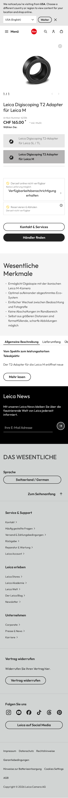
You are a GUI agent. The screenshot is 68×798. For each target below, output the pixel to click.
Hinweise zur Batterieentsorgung (22, 768)
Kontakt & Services (34, 227)
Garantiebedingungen (16, 760)
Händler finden (34, 237)
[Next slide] (58, 93)
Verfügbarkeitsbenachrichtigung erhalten (32, 193)
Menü (15, 31)
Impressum (9, 751)
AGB (6, 777)
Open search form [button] (45, 31)
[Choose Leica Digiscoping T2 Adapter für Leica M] (34, 156)
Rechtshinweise (45, 751)
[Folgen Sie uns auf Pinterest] (59, 712)
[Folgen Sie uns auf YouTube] (19, 712)
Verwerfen (55, 20)
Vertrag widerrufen (25, 680)
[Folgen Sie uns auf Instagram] (8, 712)
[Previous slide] (52, 93)
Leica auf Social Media (34, 725)
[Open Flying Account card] (53, 31)
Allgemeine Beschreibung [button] (21, 342)
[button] (61, 494)
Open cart (61, 31)
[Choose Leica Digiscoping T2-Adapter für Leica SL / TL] (34, 140)
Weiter (45, 19)
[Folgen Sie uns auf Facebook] (29, 712)
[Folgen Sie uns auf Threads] (49, 712)
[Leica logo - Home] (34, 32)
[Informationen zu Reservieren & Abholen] (61, 205)
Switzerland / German (32, 480)
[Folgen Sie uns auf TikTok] (39, 712)
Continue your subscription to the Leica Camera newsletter (61, 426)
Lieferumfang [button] (51, 342)
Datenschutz (26, 751)
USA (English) (13, 19)
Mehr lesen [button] (17, 377)
